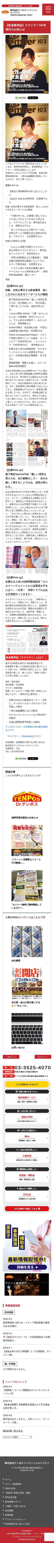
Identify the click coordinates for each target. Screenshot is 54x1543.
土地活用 (27, 1157)
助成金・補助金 (27, 1176)
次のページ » (43, 1056)
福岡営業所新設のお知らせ (24, 817)
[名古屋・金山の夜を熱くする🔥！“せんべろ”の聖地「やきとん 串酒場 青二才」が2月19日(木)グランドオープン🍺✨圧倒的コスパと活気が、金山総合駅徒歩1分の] (27, 983)
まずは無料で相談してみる (25, 1208)
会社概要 (15, 960)
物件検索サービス (27, 1099)
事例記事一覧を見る (13, 1430)
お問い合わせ (18, 1047)
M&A (27, 1138)
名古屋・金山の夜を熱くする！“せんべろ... (25, 1004)
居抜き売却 (27, 1118)
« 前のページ (11, 1056)
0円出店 (27, 1196)
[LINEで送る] (21, 97)
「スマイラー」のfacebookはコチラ (23, 736)
